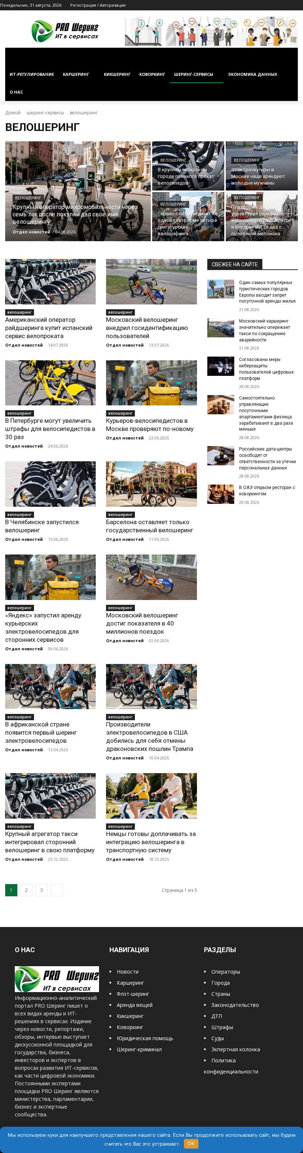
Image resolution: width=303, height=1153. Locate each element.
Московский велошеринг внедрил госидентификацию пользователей (147, 328)
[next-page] (57, 890)
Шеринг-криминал (139, 1049)
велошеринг (28, 198)
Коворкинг (130, 1027)
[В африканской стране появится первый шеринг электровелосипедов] (50, 686)
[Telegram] (278, 5)
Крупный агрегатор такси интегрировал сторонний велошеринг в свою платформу (50, 842)
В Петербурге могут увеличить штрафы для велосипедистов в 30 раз (50, 429)
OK (191, 1143)
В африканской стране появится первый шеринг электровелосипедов (41, 732)
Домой (13, 112)
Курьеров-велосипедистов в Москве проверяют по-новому (150, 424)
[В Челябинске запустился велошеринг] (50, 484)
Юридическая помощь (145, 1038)
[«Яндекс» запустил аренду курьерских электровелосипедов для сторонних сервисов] (50, 577)
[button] (289, 56)
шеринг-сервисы (45, 112)
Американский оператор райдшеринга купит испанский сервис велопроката (48, 328)
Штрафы (222, 1027)
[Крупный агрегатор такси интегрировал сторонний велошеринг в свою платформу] (50, 796)
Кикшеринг (130, 1015)
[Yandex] (299, 5)
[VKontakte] (288, 5)
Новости (128, 971)
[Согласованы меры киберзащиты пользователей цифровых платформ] (221, 366)
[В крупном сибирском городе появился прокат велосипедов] (188, 166)
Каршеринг (130, 982)
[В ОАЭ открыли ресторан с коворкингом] (221, 494)
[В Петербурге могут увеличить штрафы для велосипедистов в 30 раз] (50, 383)
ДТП (216, 1015)
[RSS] (268, 5)
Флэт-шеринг (133, 993)
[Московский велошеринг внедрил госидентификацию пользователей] (151, 281)
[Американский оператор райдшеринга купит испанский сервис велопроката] (50, 281)
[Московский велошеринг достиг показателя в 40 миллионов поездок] (151, 577)
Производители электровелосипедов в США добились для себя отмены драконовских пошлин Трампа (149, 736)
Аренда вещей (135, 1004)
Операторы (225, 971)
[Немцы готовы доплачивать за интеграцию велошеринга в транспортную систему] (151, 796)
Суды (217, 1038)
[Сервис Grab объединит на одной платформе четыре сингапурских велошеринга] (188, 216)
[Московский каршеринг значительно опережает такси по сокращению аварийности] (221, 327)
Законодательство (235, 1004)
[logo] (57, 990)
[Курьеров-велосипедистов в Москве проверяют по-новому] (151, 383)
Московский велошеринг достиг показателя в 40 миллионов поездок (142, 623)
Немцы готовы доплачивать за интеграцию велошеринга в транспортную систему (151, 842)
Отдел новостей (24, 345)
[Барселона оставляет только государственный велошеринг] (151, 484)
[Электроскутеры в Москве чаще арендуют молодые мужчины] (262, 166)
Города (220, 982)
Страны (220, 993)
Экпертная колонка (235, 1049)
